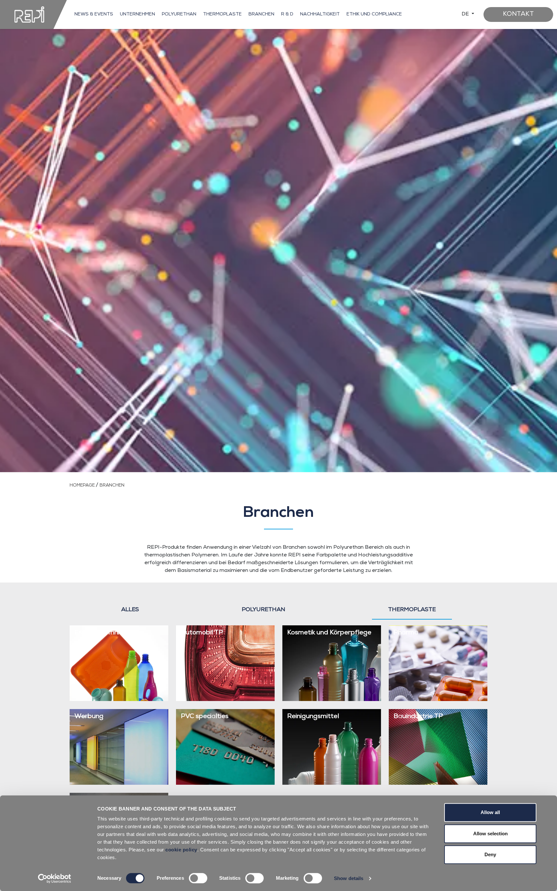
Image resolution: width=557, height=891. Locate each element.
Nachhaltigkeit (320, 14)
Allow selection (490, 833)
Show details (348, 878)
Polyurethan (179, 14)
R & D (287, 14)
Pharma (406, 633)
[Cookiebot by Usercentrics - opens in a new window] (54, 878)
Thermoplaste (222, 14)
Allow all (490, 812)
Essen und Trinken (101, 633)
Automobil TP (202, 633)
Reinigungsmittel (313, 717)
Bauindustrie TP (418, 717)
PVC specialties (205, 717)
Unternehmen (137, 14)
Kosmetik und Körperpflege (329, 633)
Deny (490, 854)
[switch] (198, 878)
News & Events (93, 14)
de (466, 14)
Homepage (83, 485)
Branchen (261, 14)
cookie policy (181, 849)
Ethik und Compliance (374, 14)
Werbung (88, 717)
